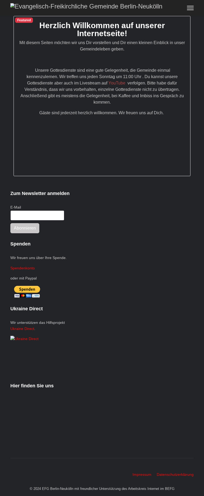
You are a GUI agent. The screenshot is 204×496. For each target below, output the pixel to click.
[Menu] (190, 8)
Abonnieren (25, 228)
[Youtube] (20, 469)
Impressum (142, 474)
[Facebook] (11, 469)
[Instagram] (28, 469)
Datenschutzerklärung (175, 474)
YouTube (117, 83)
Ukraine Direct (22, 329)
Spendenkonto (22, 268)
